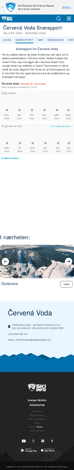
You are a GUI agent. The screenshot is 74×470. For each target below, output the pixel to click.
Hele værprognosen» (61, 126)
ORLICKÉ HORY (13, 33)
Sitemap (37, 422)
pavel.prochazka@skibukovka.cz (29, 339)
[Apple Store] (48, 450)
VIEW (66, 284)
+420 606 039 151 (18, 333)
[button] (58, 18)
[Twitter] (33, 441)
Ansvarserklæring (37, 415)
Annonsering (37, 404)
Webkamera (55, 39)
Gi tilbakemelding (9, 158)
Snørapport (24, 39)
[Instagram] (42, 441)
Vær (40, 39)
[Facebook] (52, 441)
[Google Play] (29, 450)
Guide (7, 39)
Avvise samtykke (37, 430)
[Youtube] (24, 441)
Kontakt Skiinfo (37, 400)
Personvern (37, 411)
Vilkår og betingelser (37, 419)
